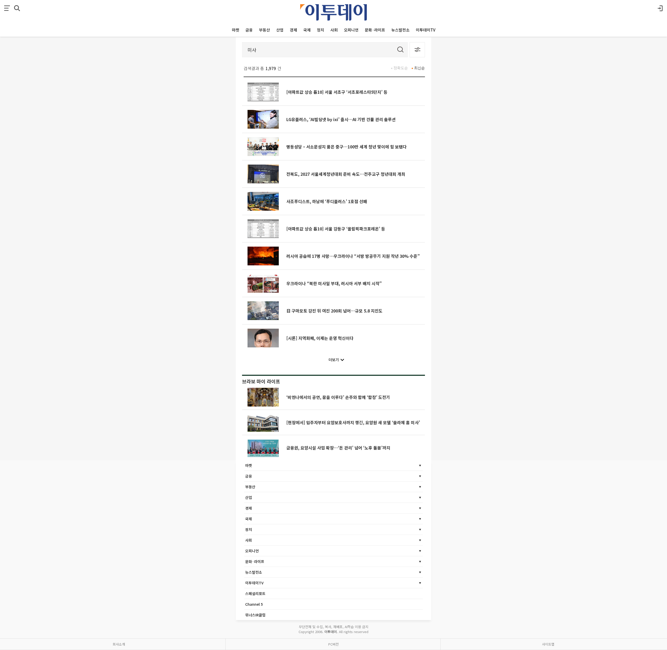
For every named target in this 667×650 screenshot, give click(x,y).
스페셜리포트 (255, 593)
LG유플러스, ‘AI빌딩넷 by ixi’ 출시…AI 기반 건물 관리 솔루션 (341, 119)
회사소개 (119, 644)
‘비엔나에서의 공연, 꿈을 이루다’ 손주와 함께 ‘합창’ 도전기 (338, 397)
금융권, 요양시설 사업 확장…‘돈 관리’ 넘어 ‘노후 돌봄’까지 (338, 448)
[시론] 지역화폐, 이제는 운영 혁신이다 (320, 338)
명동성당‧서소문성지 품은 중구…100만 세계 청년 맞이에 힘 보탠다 (346, 146)
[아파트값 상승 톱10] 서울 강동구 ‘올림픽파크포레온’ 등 (335, 229)
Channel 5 (254, 604)
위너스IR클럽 (255, 614)
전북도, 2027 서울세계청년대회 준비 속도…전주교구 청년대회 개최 (345, 174)
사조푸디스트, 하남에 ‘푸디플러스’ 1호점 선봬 (326, 201)
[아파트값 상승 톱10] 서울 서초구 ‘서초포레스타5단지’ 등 (336, 92)
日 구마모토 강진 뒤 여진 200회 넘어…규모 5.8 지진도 (334, 311)
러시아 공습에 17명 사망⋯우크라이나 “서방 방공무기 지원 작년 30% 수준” (353, 256)
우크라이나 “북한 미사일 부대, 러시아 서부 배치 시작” (334, 283)
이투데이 (330, 631)
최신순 (419, 68)
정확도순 (400, 68)
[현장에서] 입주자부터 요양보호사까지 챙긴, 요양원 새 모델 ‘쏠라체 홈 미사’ (353, 422)
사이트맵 (548, 644)
